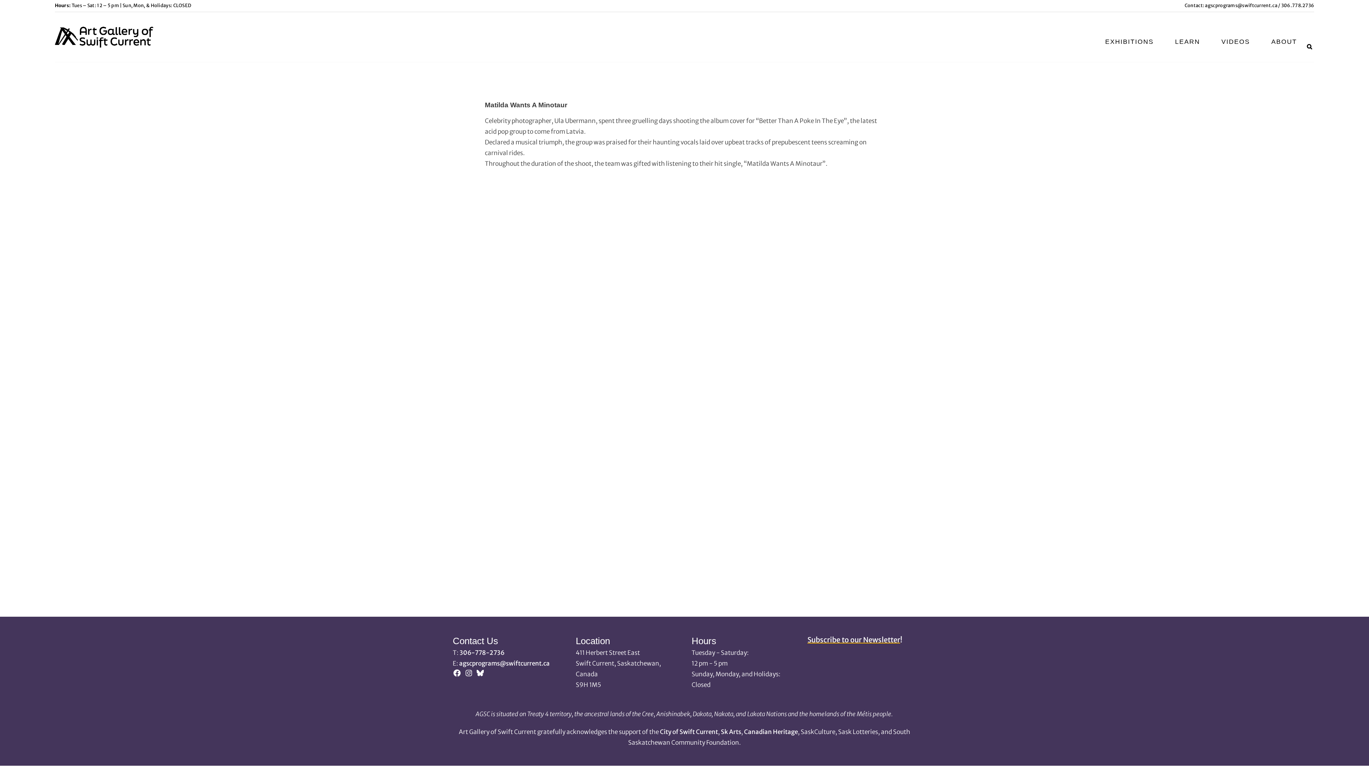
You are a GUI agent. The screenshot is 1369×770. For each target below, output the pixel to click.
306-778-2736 (482, 653)
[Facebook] (457, 675)
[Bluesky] (480, 675)
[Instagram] (469, 675)
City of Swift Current (689, 732)
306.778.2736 (1297, 5)
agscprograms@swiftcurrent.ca (1241, 5)
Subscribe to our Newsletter (853, 639)
